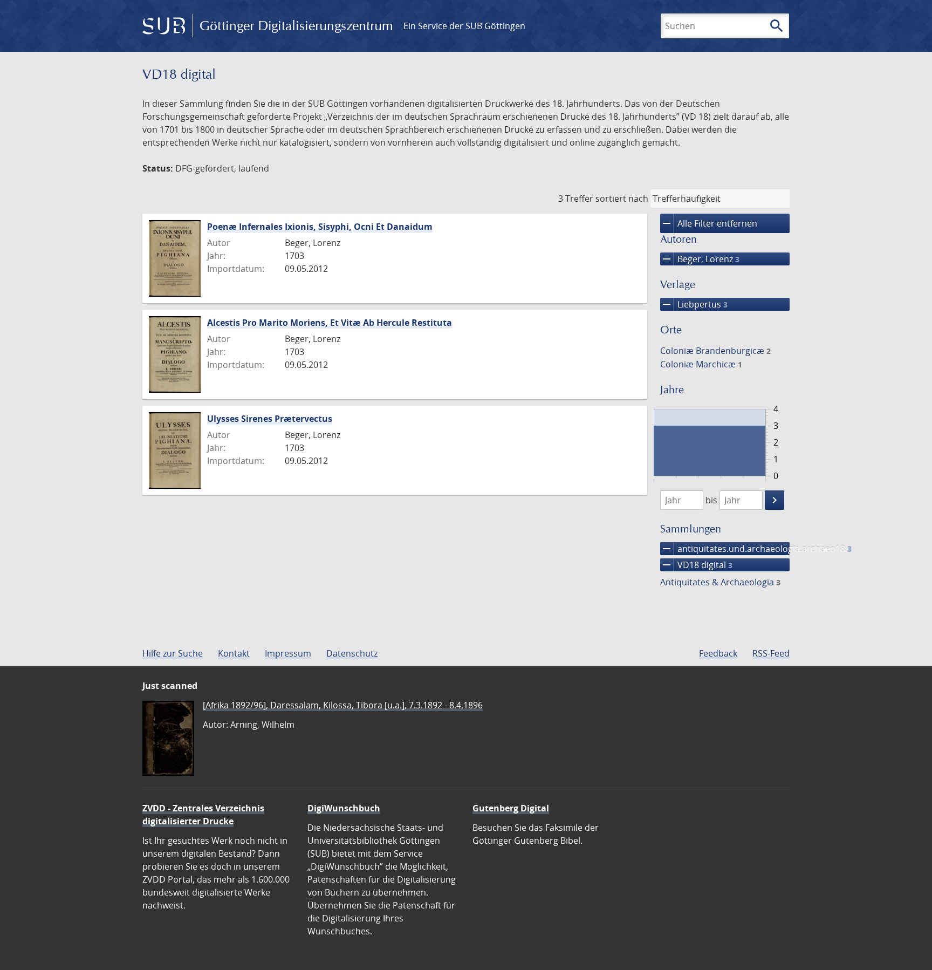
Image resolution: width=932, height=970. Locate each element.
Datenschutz (352, 653)
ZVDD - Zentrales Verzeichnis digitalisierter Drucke (203, 814)
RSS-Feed (771, 653)
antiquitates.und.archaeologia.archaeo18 (725, 548)
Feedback (718, 653)
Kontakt (234, 653)
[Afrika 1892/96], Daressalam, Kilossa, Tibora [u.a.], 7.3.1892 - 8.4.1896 (343, 705)
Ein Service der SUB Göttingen (464, 26)
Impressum (288, 653)
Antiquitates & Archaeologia (720, 582)
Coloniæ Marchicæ (701, 364)
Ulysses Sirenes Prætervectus (269, 419)
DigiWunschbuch (343, 808)
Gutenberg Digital (510, 808)
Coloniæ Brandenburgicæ (715, 351)
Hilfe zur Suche (172, 653)
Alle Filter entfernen (708, 223)
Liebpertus (694, 304)
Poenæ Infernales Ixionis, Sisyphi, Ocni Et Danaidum (320, 227)
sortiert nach (621, 198)
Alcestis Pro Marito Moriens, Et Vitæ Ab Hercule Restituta (329, 323)
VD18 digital (696, 564)
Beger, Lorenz (699, 258)
